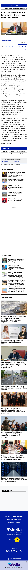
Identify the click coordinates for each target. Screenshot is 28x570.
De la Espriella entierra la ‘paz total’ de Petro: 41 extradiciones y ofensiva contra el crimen (16, 174)
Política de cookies (17, 516)
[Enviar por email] (6, 46)
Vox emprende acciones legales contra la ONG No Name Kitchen (15, 194)
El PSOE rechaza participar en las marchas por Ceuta (16, 199)
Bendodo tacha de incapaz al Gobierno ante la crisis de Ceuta (16, 180)
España (5, 151)
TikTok (11, 161)
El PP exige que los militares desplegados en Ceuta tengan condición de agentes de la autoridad (11, 434)
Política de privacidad (14, 522)
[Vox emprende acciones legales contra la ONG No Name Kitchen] (4, 194)
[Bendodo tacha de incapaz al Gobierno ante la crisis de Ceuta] (4, 181)
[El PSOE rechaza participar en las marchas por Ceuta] (4, 200)
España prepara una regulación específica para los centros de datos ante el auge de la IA (14, 479)
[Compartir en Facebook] (12, 46)
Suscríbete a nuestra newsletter (10, 164)
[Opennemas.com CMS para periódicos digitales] (14, 560)
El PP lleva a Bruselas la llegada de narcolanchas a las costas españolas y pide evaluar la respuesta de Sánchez (13, 319)
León (12, 154)
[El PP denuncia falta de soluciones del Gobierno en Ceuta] (4, 187)
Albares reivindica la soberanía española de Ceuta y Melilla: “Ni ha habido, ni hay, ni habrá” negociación (13, 365)
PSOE (12, 151)
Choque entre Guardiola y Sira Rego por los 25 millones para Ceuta (12, 342)
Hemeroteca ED (6, 40)
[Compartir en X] (15, 46)
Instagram (5, 161)
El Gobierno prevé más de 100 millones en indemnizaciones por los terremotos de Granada (13, 457)
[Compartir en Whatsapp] (25, 49)
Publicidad (10, 519)
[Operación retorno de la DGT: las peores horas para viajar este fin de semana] (14, 377)
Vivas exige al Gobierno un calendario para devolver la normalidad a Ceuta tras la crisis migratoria (13, 410)
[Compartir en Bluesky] (19, 46)
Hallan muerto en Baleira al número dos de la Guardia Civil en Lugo (16, 260)
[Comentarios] (3, 46)
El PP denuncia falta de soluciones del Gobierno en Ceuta (16, 187)
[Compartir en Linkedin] (25, 46)
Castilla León (21, 154)
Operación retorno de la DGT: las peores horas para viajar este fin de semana (14, 388)
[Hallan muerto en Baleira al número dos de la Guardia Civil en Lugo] (4, 261)
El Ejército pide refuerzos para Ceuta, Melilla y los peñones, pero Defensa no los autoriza (17, 290)
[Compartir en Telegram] (22, 46)
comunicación (21, 151)
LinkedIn (16, 161)
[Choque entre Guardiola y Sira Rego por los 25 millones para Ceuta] (14, 331)
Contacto (7, 516)
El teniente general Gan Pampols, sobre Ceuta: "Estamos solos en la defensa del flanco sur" (16, 268)
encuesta (5, 154)
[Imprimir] (9, 46)
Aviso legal (17, 519)
